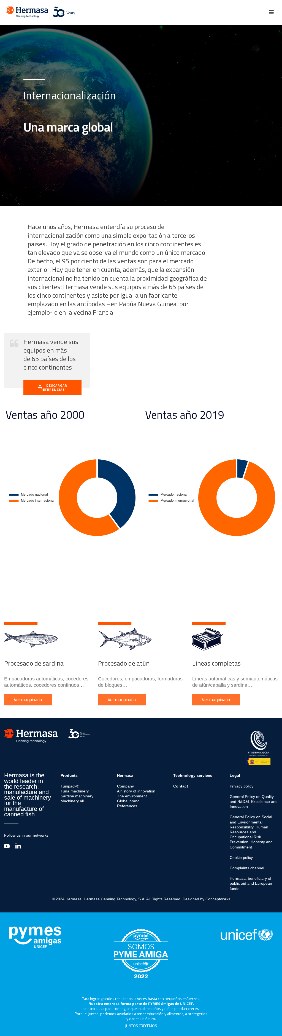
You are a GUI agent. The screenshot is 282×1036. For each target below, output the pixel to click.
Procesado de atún (124, 663)
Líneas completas (216, 663)
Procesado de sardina (34, 663)
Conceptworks (217, 899)
